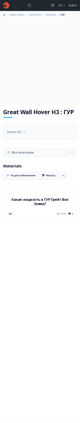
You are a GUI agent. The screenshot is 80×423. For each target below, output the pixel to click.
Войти (73, 5)
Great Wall (17, 14)
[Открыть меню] (53, 5)
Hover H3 (35, 14)
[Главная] (6, 5)
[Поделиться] (63, 175)
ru (61, 5)
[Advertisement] (40, 58)
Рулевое (50, 14)
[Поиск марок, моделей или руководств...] (29, 5)
